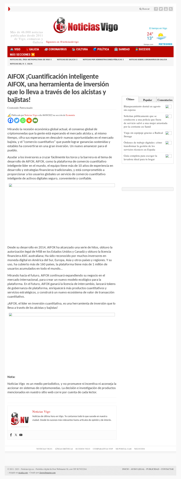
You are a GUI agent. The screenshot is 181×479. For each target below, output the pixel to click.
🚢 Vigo (15, 49)
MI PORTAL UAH (124, 448)
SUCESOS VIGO (82, 448)
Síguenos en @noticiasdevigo (62, 41)
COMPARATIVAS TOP (103, 448)
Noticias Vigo (30, 115)
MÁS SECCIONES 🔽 (22, 54)
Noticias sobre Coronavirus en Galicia (148, 60)
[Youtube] (166, 9)
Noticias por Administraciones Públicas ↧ (103, 60)
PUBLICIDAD (152, 469)
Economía (70, 115)
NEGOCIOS (139, 448)
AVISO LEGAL (138, 469)
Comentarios (165, 100)
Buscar (146, 9)
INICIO (125, 469)
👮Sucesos (142, 49)
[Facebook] (156, 9)
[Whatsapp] (23, 120)
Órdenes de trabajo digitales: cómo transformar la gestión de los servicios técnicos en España (143, 146)
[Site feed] (171, 9)
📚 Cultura (80, 49)
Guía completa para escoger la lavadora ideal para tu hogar (140, 157)
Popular (147, 100)
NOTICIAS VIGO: (44, 448)
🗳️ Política (101, 49)
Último (130, 99)
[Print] (29, 120)
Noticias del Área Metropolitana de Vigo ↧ (31, 60)
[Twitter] (161, 9)
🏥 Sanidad (122, 49)
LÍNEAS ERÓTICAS (64, 448)
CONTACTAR (167, 469)
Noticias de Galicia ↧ (67, 60)
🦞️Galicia (32, 49)
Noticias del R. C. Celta (21, 64)
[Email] (35, 120)
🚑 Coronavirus (55, 49)
